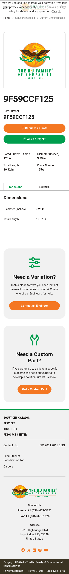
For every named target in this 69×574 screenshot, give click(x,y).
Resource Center (15, 434)
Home (7, 17)
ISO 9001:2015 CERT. (52, 445)
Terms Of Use (35, 570)
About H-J (10, 429)
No (59, 11)
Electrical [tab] (44, 187)
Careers (8, 466)
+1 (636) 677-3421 (39, 510)
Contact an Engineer (34, 305)
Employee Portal (56, 570)
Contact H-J (11, 445)
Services (9, 423)
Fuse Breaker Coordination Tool (14, 458)
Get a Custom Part (34, 389)
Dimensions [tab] (14, 187)
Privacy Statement (14, 570)
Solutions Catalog (25, 17)
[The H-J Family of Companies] (34, 491)
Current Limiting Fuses (52, 17)
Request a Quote (36, 128)
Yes (54, 11)
